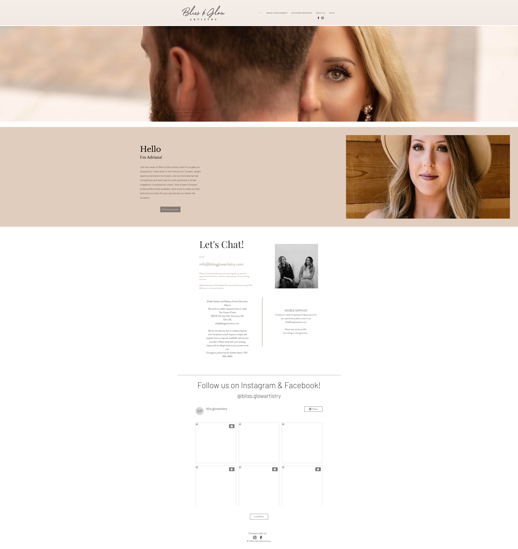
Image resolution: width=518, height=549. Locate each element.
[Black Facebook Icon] (261, 537)
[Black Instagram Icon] (255, 537)
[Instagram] (322, 18)
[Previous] (14, 74)
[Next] (503, 74)
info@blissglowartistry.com (221, 264)
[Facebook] (318, 18)
